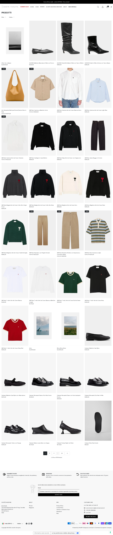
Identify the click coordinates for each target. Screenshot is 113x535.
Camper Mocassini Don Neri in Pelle (94, 395)
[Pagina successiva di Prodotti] (67, 453)
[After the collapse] (15, 41)
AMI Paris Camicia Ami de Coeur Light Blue (96, 110)
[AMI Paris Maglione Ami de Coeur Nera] (98, 183)
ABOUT (65, 7)
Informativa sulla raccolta (41, 533)
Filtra (3, 17)
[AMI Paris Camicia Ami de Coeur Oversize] (15, 136)
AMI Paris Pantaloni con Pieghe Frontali (39, 252)
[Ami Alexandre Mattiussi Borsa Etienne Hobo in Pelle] (15, 88)
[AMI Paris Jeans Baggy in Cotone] (98, 136)
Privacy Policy (59, 505)
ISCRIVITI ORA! (58, 494)
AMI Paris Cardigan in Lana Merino (38, 158)
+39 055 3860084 (91, 510)
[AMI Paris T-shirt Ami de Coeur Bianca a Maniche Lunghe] (42, 278)
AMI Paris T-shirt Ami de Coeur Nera (94, 300)
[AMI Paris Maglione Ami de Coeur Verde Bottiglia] (15, 230)
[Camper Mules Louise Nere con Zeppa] (42, 421)
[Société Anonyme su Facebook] (27, 524)
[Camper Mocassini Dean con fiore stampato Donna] (70, 373)
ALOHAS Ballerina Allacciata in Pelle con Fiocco (41, 63)
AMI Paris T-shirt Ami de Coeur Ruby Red (12, 348)
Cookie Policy (59, 507)
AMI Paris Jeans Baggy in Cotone (93, 158)
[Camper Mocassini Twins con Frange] (15, 421)
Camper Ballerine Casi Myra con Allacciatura (13, 395)
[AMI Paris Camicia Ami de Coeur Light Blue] (98, 88)
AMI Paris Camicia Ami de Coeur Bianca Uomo (69, 110)
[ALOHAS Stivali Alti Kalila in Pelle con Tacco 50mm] (70, 41)
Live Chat (88, 512)
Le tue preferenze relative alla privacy (63, 533)
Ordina (10, 17)
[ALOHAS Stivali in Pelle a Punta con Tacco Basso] (98, 41)
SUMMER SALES (24, 6)
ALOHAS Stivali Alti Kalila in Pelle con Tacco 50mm (70, 63)
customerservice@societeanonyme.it (95, 508)
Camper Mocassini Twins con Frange (11, 443)
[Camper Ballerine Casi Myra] (98, 326)
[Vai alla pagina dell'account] (102, 7)
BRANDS (42, 6)
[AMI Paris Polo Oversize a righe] (98, 230)
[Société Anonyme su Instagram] (29, 524)
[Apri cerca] (98, 7)
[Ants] (42, 326)
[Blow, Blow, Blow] (70, 326)
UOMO (37, 7)
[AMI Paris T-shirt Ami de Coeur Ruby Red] (15, 326)
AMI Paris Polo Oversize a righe (93, 252)
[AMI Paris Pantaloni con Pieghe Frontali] (42, 230)
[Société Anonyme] (10, 7)
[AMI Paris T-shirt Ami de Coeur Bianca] (15, 278)
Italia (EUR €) (8, 523)
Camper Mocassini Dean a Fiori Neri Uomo (40, 395)
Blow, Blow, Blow (61, 348)
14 (62, 453)
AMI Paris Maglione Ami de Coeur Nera (95, 205)
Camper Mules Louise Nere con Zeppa (39, 443)
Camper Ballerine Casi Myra (92, 348)
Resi (57, 513)
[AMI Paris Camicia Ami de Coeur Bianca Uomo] (70, 88)
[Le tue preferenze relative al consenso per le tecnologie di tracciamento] (110, 532)
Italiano (19, 523)
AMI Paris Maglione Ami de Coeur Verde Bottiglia (14, 252)
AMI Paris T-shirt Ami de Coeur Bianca (12, 300)
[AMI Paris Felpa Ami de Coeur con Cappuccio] (70, 136)
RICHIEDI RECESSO (91, 516)
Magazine (31, 507)
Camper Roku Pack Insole (91, 443)
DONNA (32, 7)
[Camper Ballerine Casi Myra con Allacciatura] (15, 373)
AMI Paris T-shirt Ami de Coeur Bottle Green (68, 300)
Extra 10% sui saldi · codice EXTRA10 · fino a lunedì (56, 2)
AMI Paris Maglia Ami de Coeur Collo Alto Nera (41, 205)
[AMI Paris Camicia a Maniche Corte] (42, 88)
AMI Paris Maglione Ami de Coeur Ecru (67, 205)
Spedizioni (59, 511)
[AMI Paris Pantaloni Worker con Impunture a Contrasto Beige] (70, 230)
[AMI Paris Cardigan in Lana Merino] (42, 136)
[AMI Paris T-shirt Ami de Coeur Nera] (98, 278)
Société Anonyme (16, 527)
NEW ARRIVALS (72, 7)
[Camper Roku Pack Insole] (98, 421)
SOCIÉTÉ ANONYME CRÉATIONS (54, 7)
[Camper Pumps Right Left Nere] (70, 421)
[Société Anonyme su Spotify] (31, 524)
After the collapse (6, 63)
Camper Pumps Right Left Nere (65, 443)
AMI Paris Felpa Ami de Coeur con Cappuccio (69, 158)
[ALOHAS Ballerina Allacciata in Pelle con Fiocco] (42, 41)
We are (31, 505)
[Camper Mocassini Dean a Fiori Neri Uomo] (42, 373)
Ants (30, 348)
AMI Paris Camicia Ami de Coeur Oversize (12, 158)
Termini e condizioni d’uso (63, 509)
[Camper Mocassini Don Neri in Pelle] (98, 373)
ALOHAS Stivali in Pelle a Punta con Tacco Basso (97, 63)
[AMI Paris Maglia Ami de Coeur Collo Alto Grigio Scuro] (15, 183)
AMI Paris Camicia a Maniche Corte (38, 110)
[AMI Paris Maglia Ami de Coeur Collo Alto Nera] (42, 183)
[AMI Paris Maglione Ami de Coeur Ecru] (70, 183)
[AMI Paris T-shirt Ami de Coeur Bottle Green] (70, 278)
